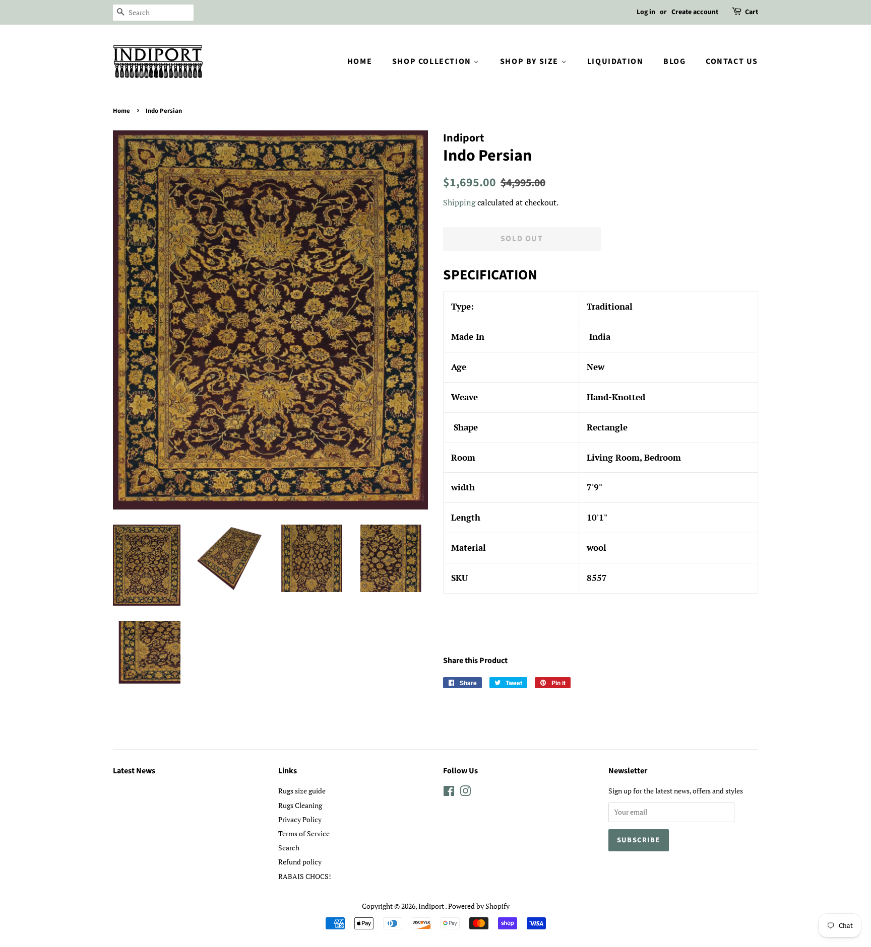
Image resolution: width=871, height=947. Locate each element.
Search (288, 847)
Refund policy (300, 861)
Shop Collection (433, 61)
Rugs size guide (302, 790)
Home (359, 61)
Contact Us (732, 61)
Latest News (134, 770)
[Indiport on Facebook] (449, 792)
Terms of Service (304, 833)
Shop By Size (530, 61)
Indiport (431, 906)
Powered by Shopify (479, 906)
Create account (694, 12)
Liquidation (615, 61)
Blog (674, 61)
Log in (646, 12)
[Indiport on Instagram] (465, 792)
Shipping (459, 202)
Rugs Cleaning (300, 805)
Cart (751, 12)
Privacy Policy (300, 819)
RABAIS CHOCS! (304, 876)
